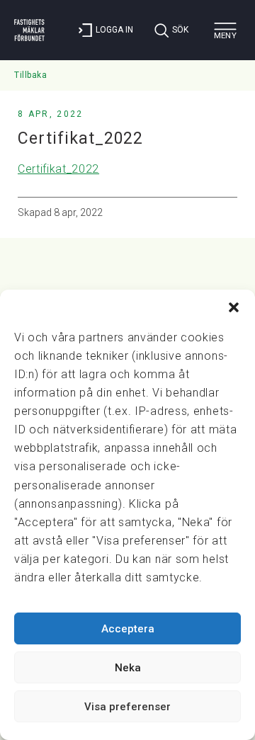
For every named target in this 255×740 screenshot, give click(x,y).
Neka (128, 667)
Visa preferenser (127, 706)
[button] (234, 307)
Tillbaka (30, 75)
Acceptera (127, 628)
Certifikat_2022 (58, 169)
